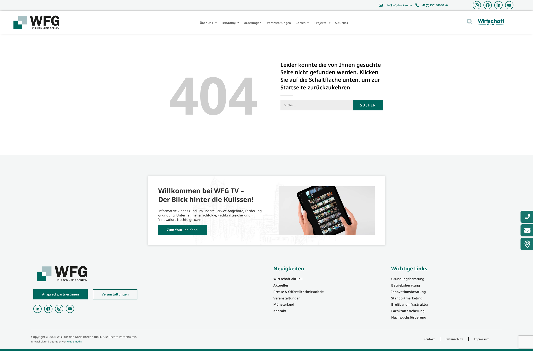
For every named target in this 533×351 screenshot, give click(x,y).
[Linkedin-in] (498, 5)
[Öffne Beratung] (238, 22)
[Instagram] (477, 5)
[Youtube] (509, 5)
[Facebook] (487, 5)
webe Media (74, 341)
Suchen (368, 105)
